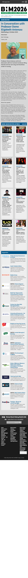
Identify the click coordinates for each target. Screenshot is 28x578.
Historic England (19, 284)
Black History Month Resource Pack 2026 (23, 441)
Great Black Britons (12, 431)
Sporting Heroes (13, 441)
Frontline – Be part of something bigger (15, 402)
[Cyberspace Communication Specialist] (5, 343)
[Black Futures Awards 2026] (7, 223)
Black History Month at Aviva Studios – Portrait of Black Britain (7, 204)
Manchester (11, 15)
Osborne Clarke (18, 384)
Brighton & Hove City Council (17, 323)
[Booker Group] (5, 275)
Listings (6, 15)
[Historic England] (5, 286)
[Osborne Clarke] (5, 385)
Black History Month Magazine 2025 (23, 445)
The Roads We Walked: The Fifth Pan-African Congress (6, 139)
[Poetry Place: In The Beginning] (21, 192)
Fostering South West (15, 376)
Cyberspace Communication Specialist (17, 343)
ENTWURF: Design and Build (19, 457)
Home (2, 15)
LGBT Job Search (3, 440)
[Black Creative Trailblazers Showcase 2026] (7, 161)
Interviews (3, 430)
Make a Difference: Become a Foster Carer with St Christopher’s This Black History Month (17, 365)
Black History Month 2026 (22, 428)
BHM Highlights (4, 433)
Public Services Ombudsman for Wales (17, 256)
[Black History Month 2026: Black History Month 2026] (14, 10)
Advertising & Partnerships (22, 448)
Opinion (2, 431)
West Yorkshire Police (20, 392)
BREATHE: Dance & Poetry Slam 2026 (20, 233)
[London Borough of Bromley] (5, 333)
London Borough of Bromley (17, 333)
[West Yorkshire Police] (5, 394)
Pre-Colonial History (13, 435)
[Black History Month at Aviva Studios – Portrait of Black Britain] (7, 192)
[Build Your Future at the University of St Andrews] (5, 293)
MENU (23, 2)
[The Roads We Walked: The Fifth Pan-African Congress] (7, 129)
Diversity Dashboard (3, 435)
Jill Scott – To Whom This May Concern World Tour (20, 172)
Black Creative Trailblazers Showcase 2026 (6, 171)
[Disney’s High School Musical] (21, 129)
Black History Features (13, 428)
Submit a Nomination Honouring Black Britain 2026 (23, 432)
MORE (23, 124)
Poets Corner (13, 439)
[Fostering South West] (5, 377)
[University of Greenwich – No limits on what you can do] (5, 314)
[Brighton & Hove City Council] (5, 325)
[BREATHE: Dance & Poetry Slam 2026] (21, 223)
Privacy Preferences (23, 452)
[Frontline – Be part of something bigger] (5, 402)
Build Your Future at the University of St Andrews (16, 293)
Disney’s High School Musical (20, 141)
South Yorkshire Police (16, 266)
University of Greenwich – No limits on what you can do (17, 314)
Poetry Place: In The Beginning (20, 202)
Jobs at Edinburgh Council (3, 444)
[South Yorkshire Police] (5, 267)
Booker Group (13, 275)
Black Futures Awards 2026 (5, 233)
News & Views (4, 429)
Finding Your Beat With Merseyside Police (16, 305)
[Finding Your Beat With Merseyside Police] (5, 305)
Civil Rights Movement (12, 437)
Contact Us (22, 450)
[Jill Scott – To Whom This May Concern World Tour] (21, 161)
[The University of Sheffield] (5, 353)
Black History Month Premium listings (23, 437)
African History (13, 433)
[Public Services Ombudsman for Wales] (5, 256)
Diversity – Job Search (4, 437)
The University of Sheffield (16, 353)
